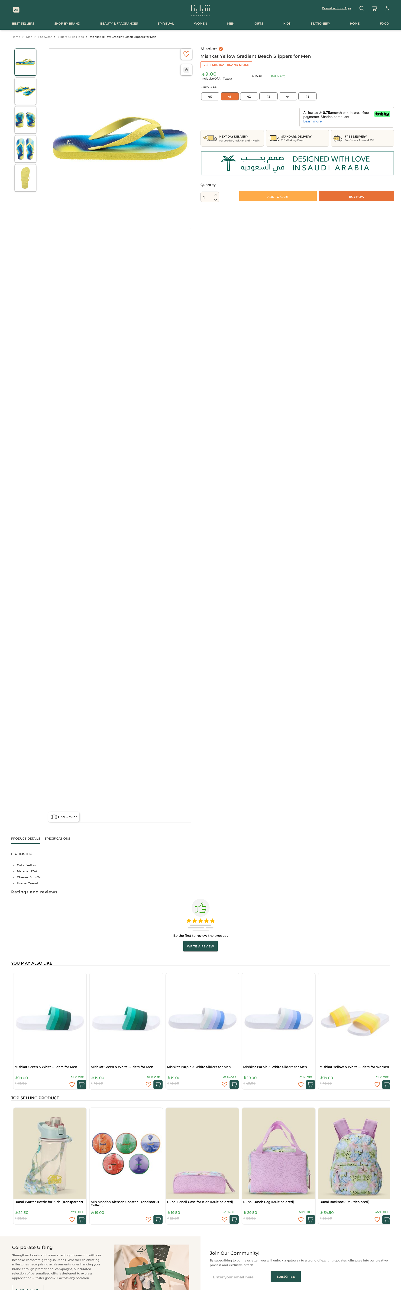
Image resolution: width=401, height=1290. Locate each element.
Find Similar (67, 817)
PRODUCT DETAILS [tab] (25, 838)
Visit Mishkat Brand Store (226, 65)
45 (307, 96)
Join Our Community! (234, 1253)
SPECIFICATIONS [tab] (57, 838)
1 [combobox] (204, 197)
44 (288, 96)
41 (229, 96)
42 (249, 96)
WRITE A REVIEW (200, 946)
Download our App (336, 8)
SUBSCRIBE (286, 1276)
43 (268, 96)
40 (210, 96)
